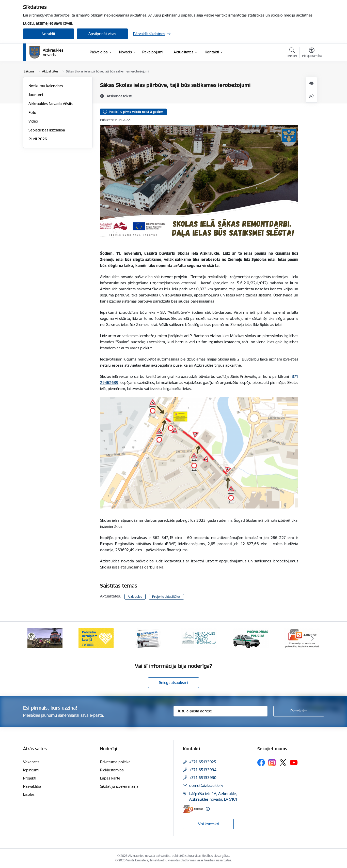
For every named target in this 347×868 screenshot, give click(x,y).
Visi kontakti (208, 823)
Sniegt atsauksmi (173, 682)
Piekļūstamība (112, 770)
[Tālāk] (312, 638)
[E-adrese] (193, 809)
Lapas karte (110, 778)
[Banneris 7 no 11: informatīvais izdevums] (96, 637)
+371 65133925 (202, 761)
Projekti (29, 778)
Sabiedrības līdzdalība (46, 130)
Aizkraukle (135, 596)
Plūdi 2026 (37, 139)
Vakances (31, 761)
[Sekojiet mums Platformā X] (283, 762)
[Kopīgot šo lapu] (311, 96)
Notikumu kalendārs (45, 85)
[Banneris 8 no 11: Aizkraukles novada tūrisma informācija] (148, 637)
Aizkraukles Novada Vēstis (50, 103)
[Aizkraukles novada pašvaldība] (46, 52)
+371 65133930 (202, 777)
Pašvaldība (32, 786)
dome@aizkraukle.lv (206, 785)
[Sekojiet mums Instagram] (272, 762)
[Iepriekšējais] (34, 638)
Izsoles (29, 794)
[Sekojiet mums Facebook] (261, 762)
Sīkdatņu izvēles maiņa (119, 786)
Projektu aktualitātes (166, 596)
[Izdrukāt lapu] (311, 83)
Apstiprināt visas (102, 33)
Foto (32, 112)
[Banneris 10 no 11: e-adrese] (251, 637)
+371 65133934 (202, 769)
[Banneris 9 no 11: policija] (199, 637)
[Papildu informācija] (208, 809)
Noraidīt (48, 33)
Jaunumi (35, 94)
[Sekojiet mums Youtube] (294, 762)
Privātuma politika (115, 761)
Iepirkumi (31, 770)
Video (33, 121)
